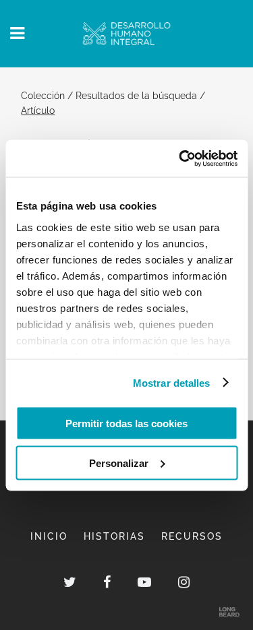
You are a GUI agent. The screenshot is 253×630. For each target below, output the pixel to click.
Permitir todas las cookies (126, 423)
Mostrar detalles (171, 382)
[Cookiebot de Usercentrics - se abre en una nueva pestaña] (180, 158)
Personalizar (118, 462)
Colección (43, 95)
